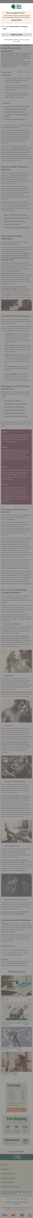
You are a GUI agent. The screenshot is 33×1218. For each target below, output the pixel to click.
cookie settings (14, 26)
